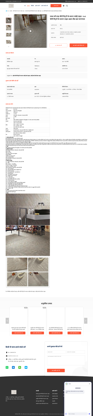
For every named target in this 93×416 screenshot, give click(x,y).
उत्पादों (11, 10)
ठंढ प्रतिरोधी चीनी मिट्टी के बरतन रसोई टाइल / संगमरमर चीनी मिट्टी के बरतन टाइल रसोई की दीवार (56, 329)
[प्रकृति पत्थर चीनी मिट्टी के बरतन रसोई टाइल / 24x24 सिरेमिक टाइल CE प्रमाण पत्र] (37, 316)
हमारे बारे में (37, 5)
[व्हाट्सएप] (9, 368)
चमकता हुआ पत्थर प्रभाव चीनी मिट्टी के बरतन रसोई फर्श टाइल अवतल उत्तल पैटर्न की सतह (18, 329)
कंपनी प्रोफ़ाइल (55, 393)
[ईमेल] (28, 368)
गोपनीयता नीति (17, 414)
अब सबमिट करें (55, 370)
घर (25, 5)
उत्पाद (28, 5)
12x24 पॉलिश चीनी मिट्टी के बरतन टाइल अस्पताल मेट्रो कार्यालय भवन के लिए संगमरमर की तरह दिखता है (74, 329)
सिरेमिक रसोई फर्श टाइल (12, 291)
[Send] (90, 413)
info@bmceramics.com (13, 355)
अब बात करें (56, 5)
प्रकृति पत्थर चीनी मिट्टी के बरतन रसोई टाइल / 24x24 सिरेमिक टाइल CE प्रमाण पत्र (37, 329)
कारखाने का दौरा (55, 396)
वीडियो (32, 5)
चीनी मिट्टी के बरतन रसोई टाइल (18, 10)
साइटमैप (53, 401)
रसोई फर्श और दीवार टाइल (40, 291)
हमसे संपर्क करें (44, 5)
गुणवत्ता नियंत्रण (55, 398)
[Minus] (89, 384)
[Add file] (66, 413)
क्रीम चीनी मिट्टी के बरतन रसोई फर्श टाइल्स (26, 291)
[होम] (11, 6)
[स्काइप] (15, 368)
